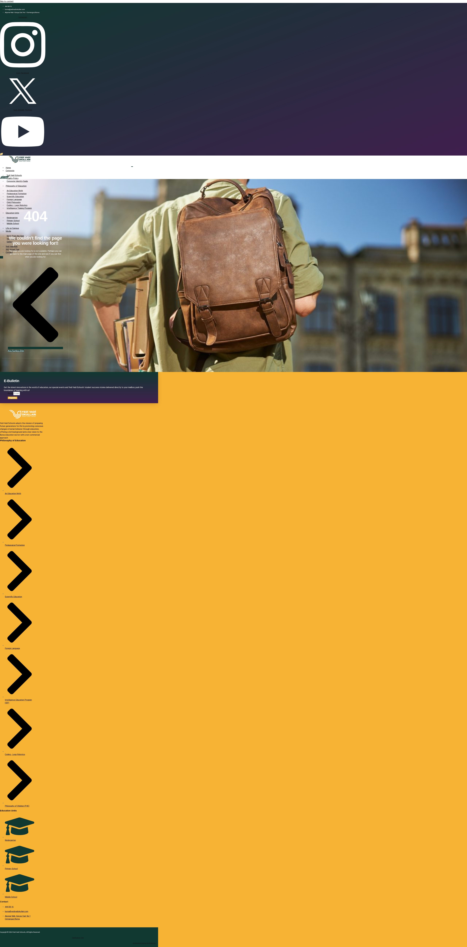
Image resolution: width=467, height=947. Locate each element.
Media (8, 231)
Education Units (12, 213)
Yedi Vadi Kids (12, 246)
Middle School (13, 223)
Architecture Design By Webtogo (144, 943)
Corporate (10, 171)
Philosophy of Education (16, 186)
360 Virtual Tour (12, 249)
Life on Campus (12, 228)
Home (8, 168)
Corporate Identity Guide (17, 181)
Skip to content (6, 1)
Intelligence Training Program (19, 208)
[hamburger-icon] (132, 166)
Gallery (10, 242)
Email (10, 393)
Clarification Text (78, 938)
